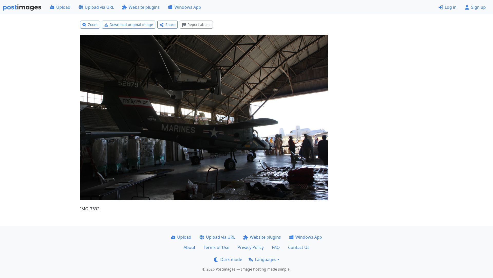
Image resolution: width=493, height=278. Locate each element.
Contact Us (298, 247)
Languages (265, 259)
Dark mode (231, 259)
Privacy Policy (251, 247)
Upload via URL (99, 7)
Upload (63, 7)
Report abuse (199, 24)
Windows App (187, 7)
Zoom (93, 24)
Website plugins (144, 7)
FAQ (276, 247)
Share (170, 24)
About (189, 247)
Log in (451, 7)
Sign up (478, 7)
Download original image (131, 24)
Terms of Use (216, 247)
